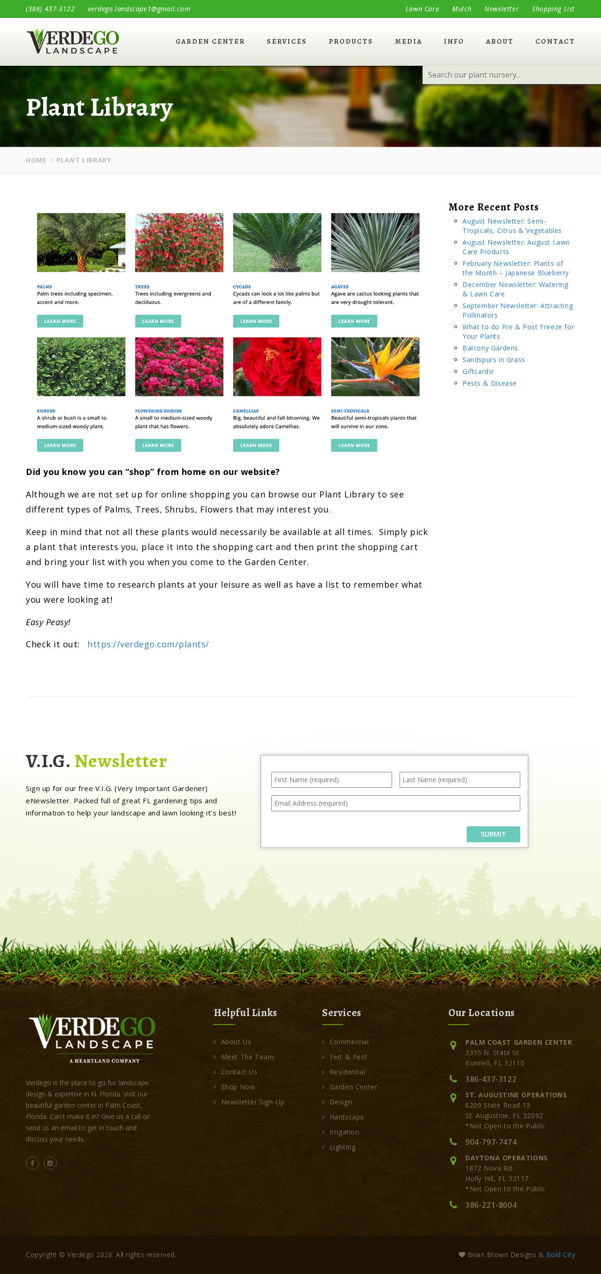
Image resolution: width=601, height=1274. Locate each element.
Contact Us (239, 1071)
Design (341, 1101)
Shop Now (238, 1086)
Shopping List (553, 8)
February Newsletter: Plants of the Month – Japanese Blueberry (515, 268)
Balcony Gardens (490, 347)
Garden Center (210, 41)
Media (408, 41)
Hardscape (347, 1116)
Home (36, 159)
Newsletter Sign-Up (253, 1101)
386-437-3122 (490, 1079)
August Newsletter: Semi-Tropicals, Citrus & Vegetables (512, 226)
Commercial (349, 1041)
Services (287, 41)
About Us (236, 1041)
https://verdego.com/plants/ (148, 644)
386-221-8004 (490, 1205)
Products (351, 41)
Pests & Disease (489, 383)
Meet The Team (247, 1056)
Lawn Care (422, 8)
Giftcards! (478, 371)
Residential (347, 1071)
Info (454, 41)
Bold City (561, 1254)
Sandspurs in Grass (493, 359)
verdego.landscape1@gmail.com (139, 8)
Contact (555, 41)
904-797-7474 (490, 1142)
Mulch (461, 8)
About (500, 41)
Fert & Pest (348, 1056)
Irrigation (345, 1131)
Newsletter (502, 8)
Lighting (342, 1146)
